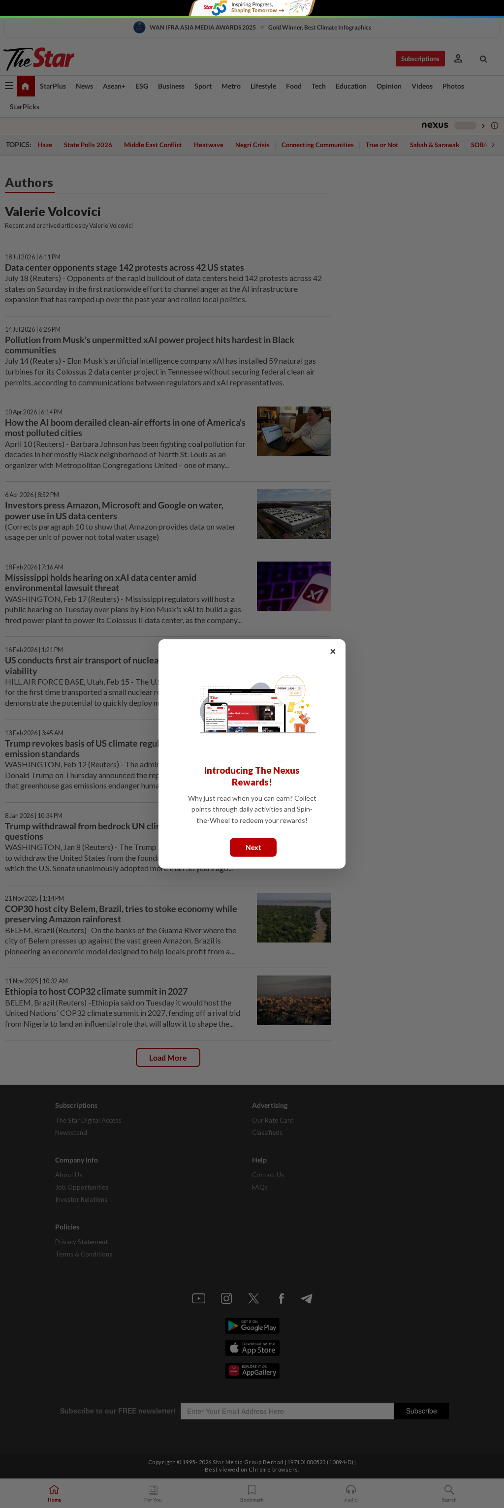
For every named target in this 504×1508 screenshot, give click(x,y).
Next (253, 847)
